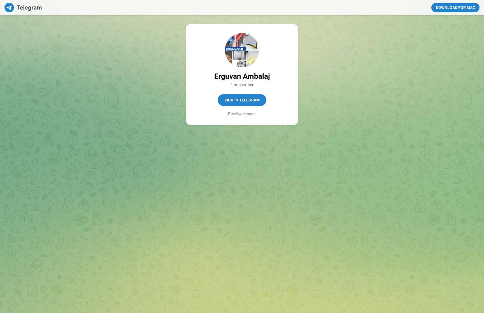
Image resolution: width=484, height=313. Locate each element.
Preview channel (242, 114)
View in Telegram (242, 100)
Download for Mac (455, 7)
